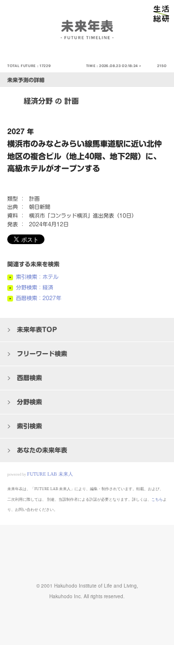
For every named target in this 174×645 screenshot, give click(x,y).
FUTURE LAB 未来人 (50, 474)
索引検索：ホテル (37, 276)
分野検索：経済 (34, 287)
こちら (157, 499)
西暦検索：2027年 (38, 298)
